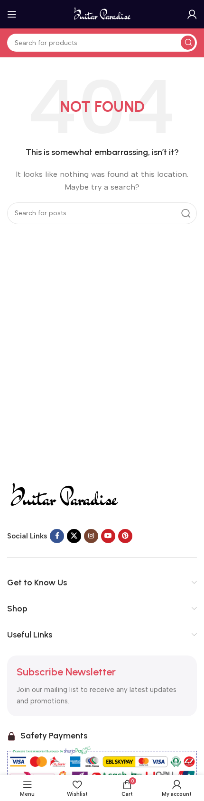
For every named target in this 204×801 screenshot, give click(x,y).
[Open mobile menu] (11, 14)
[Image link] (63, 495)
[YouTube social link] (108, 536)
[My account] (192, 14)
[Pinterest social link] (125, 536)
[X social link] (74, 536)
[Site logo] (102, 13)
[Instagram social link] (91, 536)
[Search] (188, 43)
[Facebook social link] (57, 536)
